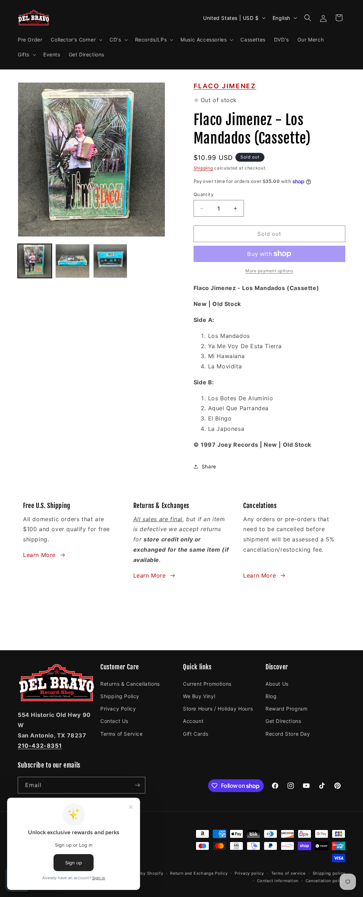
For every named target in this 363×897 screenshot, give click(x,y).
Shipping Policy (119, 696)
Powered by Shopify (142, 873)
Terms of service (288, 873)
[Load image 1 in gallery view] (35, 261)
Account (193, 721)
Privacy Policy (118, 709)
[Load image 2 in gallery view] (72, 261)
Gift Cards (195, 734)
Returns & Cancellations (130, 684)
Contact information (277, 880)
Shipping (203, 168)
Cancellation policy (325, 880)
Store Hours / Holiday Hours (218, 709)
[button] (75, 39)
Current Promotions (207, 684)
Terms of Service (121, 734)
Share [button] (209, 466)
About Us (277, 684)
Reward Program (286, 709)
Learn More (39, 554)
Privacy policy (249, 873)
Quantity (203, 194)
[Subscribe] (137, 785)
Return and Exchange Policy (199, 873)
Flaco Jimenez (225, 86)
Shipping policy (329, 873)
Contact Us (114, 721)
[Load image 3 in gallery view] (110, 261)
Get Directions (283, 721)
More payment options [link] (269, 270)
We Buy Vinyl (199, 696)
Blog (271, 696)
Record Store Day (288, 734)
